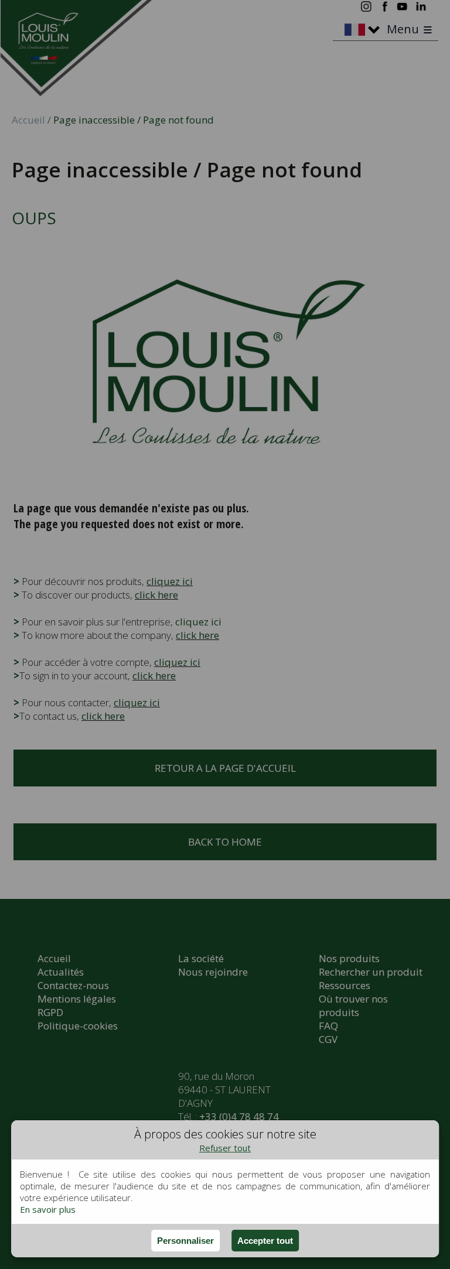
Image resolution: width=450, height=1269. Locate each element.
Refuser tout (225, 1148)
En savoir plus (48, 1209)
